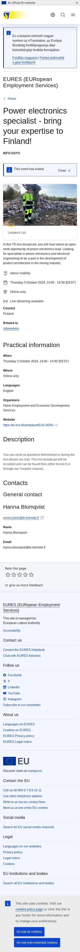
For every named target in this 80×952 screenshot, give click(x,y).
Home (12, 98)
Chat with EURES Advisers (22, 655)
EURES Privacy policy (18, 736)
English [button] (52, 14)
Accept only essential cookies (37, 942)
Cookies (9, 864)
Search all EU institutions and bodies (28, 883)
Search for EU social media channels (28, 827)
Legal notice (11, 858)
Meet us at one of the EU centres (25, 807)
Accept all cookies (29, 931)
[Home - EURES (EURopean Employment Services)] (25, 15)
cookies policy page (29, 909)
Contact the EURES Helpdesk (24, 649)
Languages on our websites (22, 846)
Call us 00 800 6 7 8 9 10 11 (22, 790)
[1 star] (8, 574)
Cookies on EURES (17, 730)
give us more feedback (26, 585)
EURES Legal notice (17, 741)
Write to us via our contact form (24, 802)
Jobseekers (11, 328)
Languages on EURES (19, 724)
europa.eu (35, 770)
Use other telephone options (22, 796)
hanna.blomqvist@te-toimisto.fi (24, 547)
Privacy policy (12, 852)
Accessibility (11, 630)
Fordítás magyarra (24, 57)
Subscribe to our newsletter (22, 705)
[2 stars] (11, 574)
